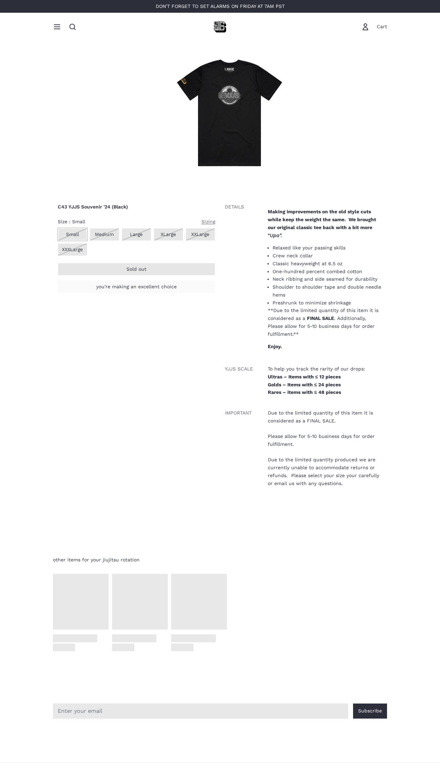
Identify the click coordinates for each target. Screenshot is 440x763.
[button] (136, 269)
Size (71, 221)
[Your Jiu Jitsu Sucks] (220, 27)
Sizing (208, 221)
